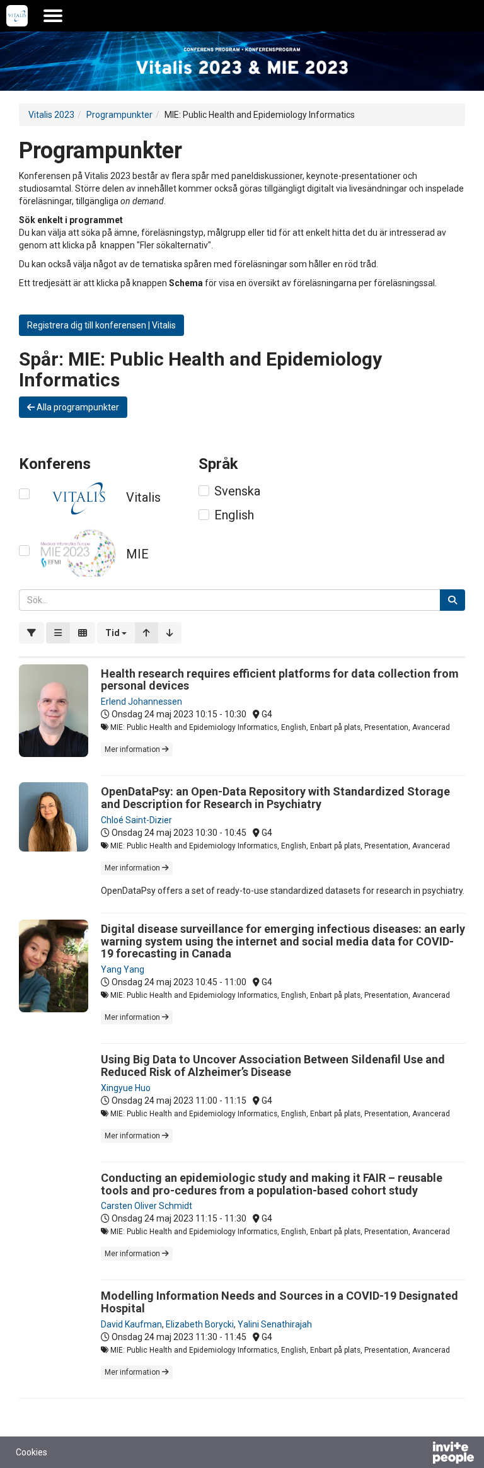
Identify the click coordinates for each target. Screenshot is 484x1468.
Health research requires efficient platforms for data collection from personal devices (280, 680)
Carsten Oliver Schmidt (146, 1206)
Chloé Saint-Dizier (136, 820)
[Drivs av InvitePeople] (420, 1454)
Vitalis (143, 497)
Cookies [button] (31, 1452)
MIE (137, 554)
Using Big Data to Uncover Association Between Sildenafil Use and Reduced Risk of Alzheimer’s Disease (273, 1065)
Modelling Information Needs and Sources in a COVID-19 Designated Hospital (279, 1302)
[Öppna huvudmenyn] (53, 16)
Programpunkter (119, 115)
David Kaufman (131, 1324)
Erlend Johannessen (141, 701)
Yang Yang (122, 969)
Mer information (133, 749)
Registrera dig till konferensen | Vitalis (101, 325)
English (234, 515)
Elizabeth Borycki (200, 1324)
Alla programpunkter (77, 407)
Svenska (237, 491)
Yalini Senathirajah (275, 1324)
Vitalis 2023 (51, 115)
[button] (116, 633)
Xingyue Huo (126, 1088)
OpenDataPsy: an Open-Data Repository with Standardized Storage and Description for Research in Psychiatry (275, 798)
